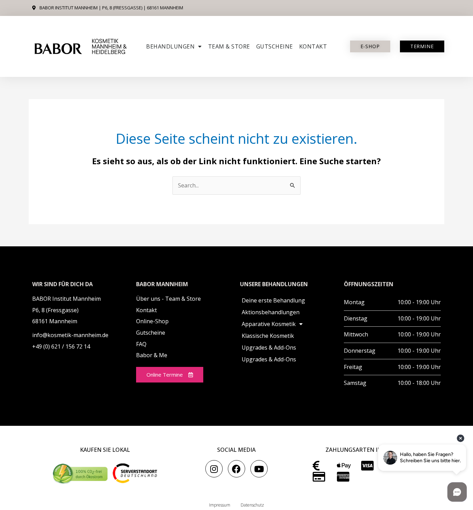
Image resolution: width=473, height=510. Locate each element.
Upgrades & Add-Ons (269, 347)
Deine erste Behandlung (273, 300)
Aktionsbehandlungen (271, 312)
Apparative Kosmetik (269, 324)
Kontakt (313, 46)
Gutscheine (274, 46)
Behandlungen (170, 46)
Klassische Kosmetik (268, 336)
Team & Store (229, 46)
